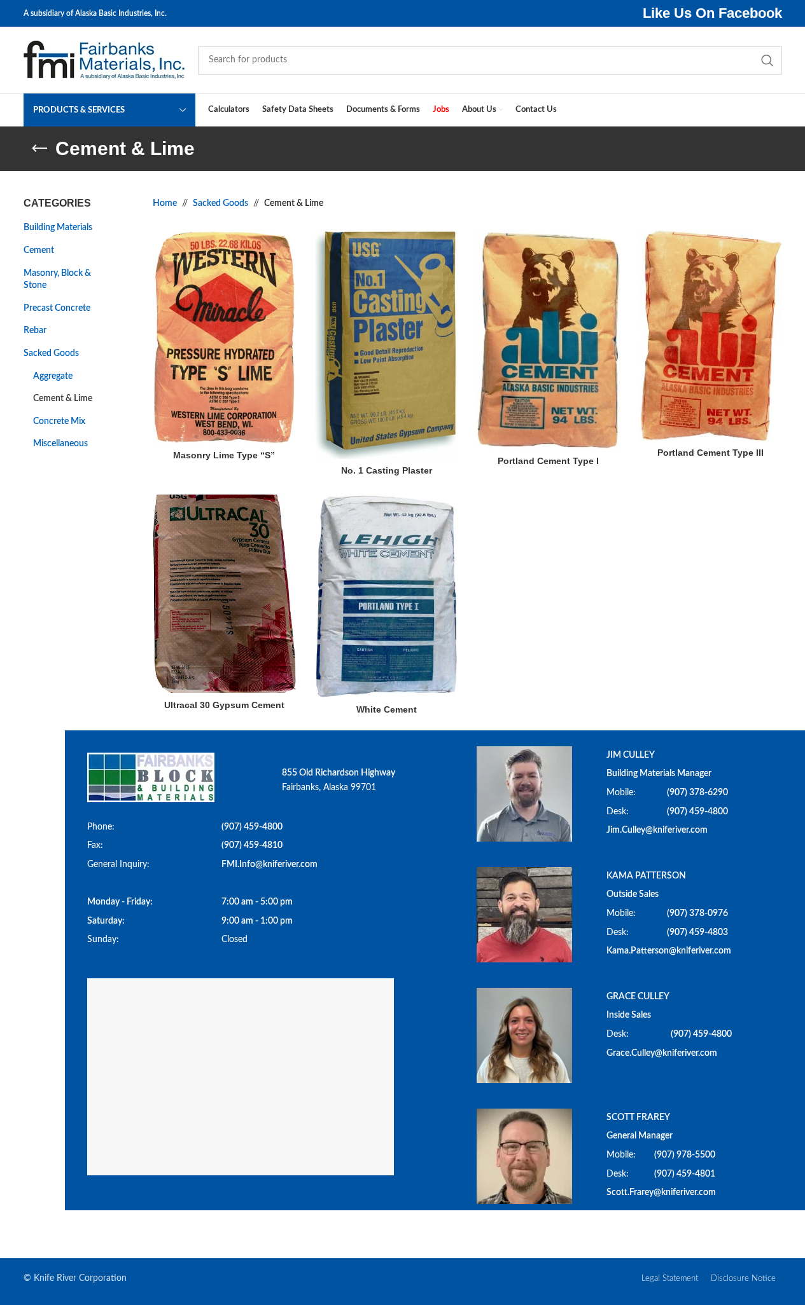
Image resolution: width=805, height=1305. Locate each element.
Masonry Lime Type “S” (224, 455)
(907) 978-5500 (684, 1155)
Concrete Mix (59, 421)
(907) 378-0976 (697, 913)
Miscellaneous (60, 443)
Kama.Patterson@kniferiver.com (668, 950)
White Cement (386, 709)
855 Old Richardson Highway (338, 773)
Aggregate (53, 376)
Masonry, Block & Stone (57, 279)
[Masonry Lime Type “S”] (224, 336)
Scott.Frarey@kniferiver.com (661, 1192)
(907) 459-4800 (252, 827)
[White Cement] (386, 596)
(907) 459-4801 (684, 1174)
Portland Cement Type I (548, 461)
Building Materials (58, 227)
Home (165, 203)
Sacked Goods (51, 353)
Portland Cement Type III (710, 453)
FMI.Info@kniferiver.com (269, 864)
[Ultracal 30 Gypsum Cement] (224, 594)
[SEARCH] (767, 60)
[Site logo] (104, 59)
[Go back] (39, 149)
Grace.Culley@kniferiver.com (661, 1053)
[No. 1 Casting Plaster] (386, 343)
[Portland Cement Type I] (548, 339)
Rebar (35, 330)
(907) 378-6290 (697, 792)
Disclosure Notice (743, 1278)
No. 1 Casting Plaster (386, 470)
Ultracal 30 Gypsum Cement (224, 705)
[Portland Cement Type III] (710, 335)
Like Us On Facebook (712, 13)
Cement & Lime (62, 398)
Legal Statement (669, 1278)
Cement (39, 250)
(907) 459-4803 (697, 932)
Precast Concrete (57, 308)
